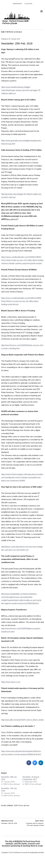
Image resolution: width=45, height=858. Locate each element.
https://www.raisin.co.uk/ (10, 682)
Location (28, 3)
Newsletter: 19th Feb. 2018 (9, 822)
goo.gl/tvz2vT (12, 219)
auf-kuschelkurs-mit (9, 754)
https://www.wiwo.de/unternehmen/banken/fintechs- (21, 751)
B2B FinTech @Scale (11, 32)
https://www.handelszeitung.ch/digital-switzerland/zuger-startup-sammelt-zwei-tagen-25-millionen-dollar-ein (21, 90)
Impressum (17, 3)
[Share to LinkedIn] (40, 764)
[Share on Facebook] (28, 764)
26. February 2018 (14, 39)
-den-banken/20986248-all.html (29, 754)
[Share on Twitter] (34, 764)
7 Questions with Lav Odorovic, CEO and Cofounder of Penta (34, 823)
